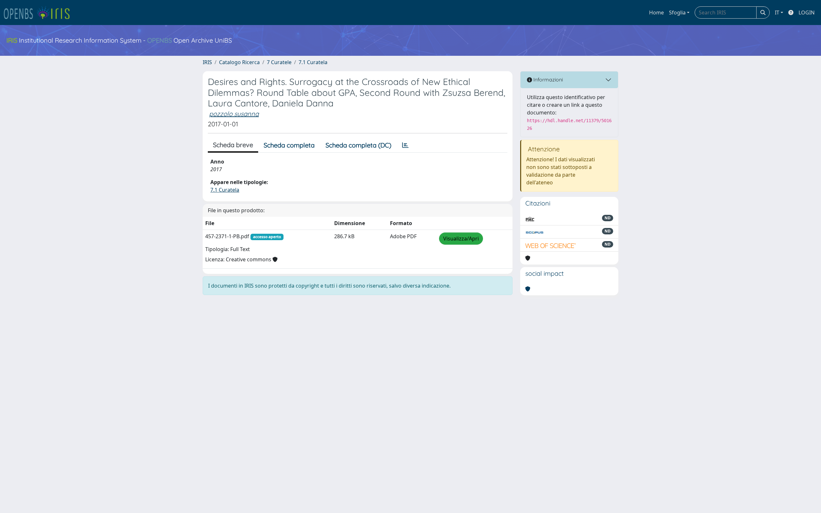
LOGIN (807, 12)
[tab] (405, 145)
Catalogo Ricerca (239, 62)
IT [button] (777, 12)
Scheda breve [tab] (233, 145)
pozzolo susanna (234, 114)
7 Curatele (279, 62)
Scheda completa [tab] (289, 145)
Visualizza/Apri (461, 238)
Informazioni (547, 79)
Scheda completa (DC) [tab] (358, 145)
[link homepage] (39, 12)
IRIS (207, 62)
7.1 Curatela (313, 62)
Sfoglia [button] (677, 12)
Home (656, 12)
